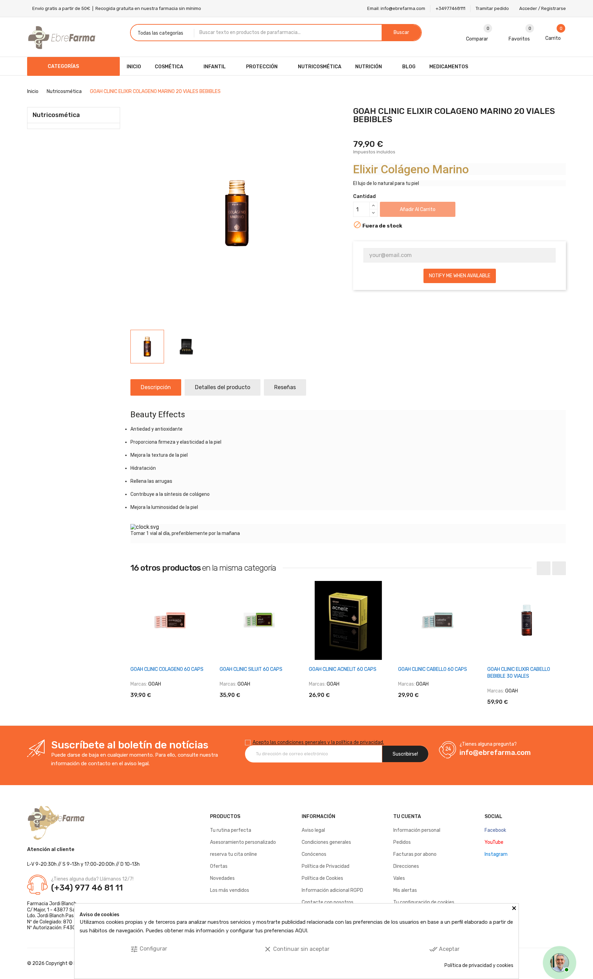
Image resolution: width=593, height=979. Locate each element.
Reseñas (285, 387)
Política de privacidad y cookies (478, 965)
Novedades (222, 878)
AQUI (301, 931)
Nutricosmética (56, 115)
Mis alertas (405, 890)
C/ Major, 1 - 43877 (47, 910)
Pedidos (402, 842)
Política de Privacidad (325, 866)
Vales (399, 878)
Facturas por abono (415, 854)
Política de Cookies (322, 878)
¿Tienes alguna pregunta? (488, 744)
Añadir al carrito (417, 209)
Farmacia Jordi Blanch (52, 904)
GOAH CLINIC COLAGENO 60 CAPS (167, 669)
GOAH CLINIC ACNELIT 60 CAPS (342, 669)
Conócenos (314, 854)
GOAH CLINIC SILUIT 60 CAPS (251, 669)
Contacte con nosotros (327, 902)
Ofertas (219, 866)
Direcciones (406, 866)
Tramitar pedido (492, 8)
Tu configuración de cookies (423, 902)
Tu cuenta (407, 816)
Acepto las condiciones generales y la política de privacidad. (318, 742)
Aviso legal (313, 830)
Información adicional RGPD (332, 890)
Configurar (148, 949)
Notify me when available (459, 276)
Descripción (156, 387)
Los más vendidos (229, 890)
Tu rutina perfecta (230, 830)
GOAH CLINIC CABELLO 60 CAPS (432, 669)
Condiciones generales (326, 842)
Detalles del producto (222, 387)
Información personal (416, 830)
